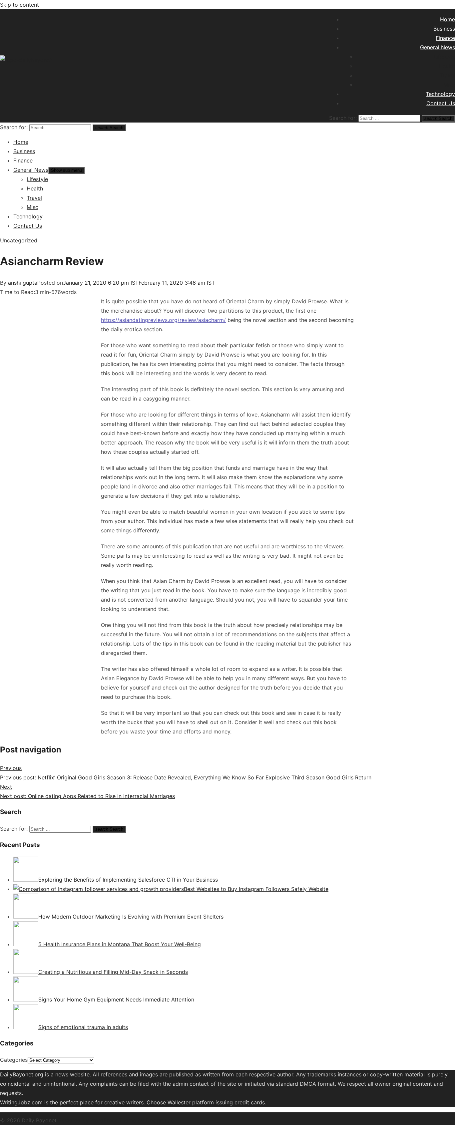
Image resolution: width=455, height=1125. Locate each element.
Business (444, 28)
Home (447, 19)
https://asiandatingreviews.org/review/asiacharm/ (163, 320)
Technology (440, 94)
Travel (447, 75)
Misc (449, 84)
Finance (445, 38)
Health (447, 66)
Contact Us (440, 103)
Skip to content (19, 4)
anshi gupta (22, 282)
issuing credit (233, 1102)
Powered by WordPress (88, 1120)
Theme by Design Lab (146, 1120)
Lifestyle (444, 56)
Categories (14, 1059)
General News (437, 47)
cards (258, 1102)
